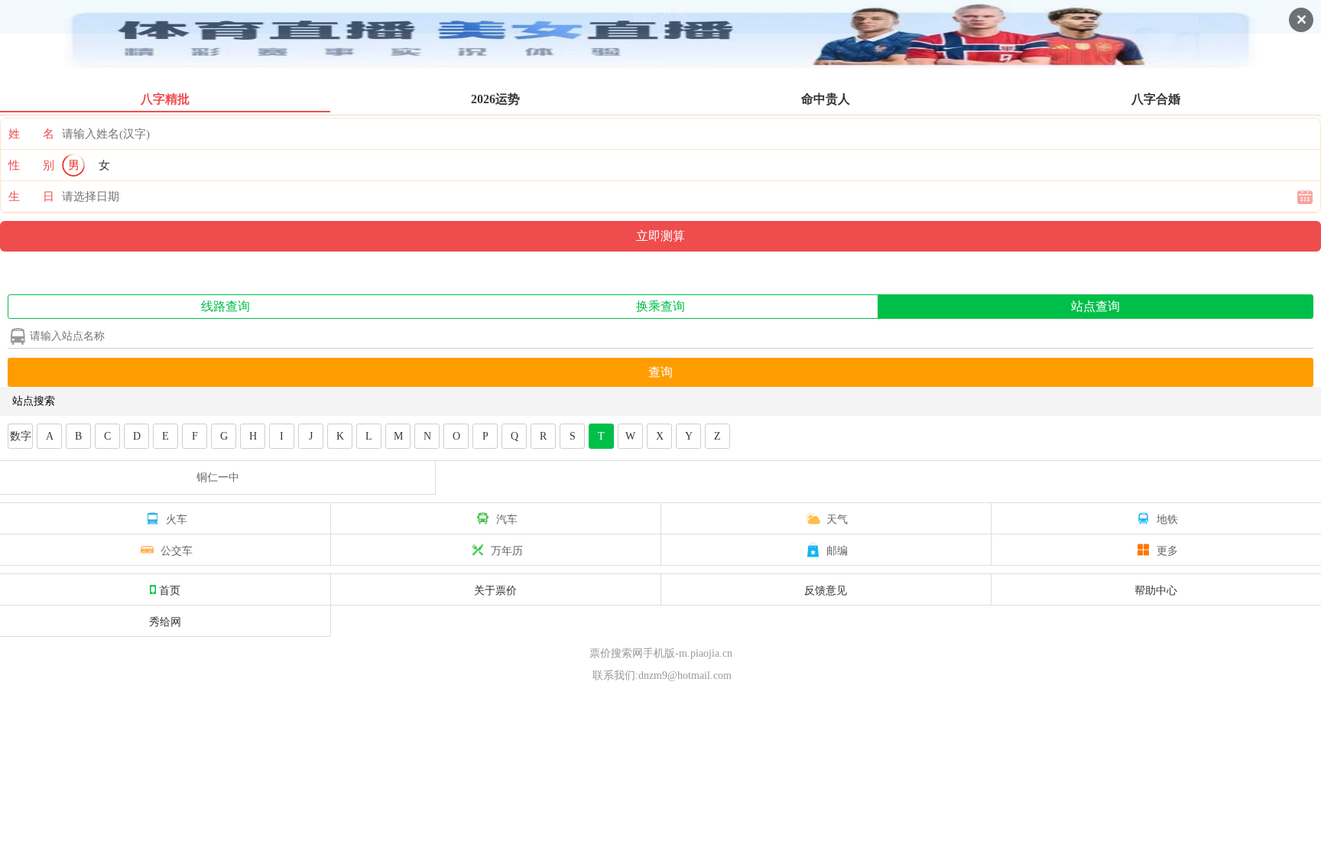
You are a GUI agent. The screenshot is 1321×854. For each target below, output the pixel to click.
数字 (20, 436)
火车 (176, 518)
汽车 (507, 518)
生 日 (31, 196)
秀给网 (165, 620)
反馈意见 (825, 589)
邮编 (837, 549)
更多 (1167, 549)
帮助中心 (1155, 589)
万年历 (507, 549)
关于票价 (495, 589)
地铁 (1167, 518)
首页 (169, 589)
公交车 (177, 549)
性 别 (31, 165)
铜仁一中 (217, 477)
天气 (837, 518)
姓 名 (31, 134)
